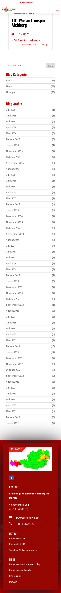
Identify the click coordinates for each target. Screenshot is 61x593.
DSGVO (14, 581)
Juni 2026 (11, 115)
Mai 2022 (10, 399)
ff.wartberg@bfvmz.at (27, 517)
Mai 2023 (10, 328)
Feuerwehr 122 (18, 538)
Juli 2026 (10, 109)
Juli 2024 (10, 245)
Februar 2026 (13, 139)
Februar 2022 (13, 417)
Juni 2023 (11, 322)
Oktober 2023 (13, 299)
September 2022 (15, 375)
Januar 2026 (12, 145)
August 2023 (12, 310)
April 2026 (11, 127)
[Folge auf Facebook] (11, 477)
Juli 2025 (10, 174)
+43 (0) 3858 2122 (25, 524)
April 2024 (11, 263)
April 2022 (11, 405)
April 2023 (11, 334)
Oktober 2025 (13, 157)
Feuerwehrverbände (21, 570)
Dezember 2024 (14, 216)
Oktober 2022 (13, 369)
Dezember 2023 (14, 287)
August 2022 (12, 381)
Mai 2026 (10, 121)
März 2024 (11, 269)
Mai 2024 (10, 257)
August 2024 (12, 240)
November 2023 (14, 293)
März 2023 (11, 340)
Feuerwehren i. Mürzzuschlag (26, 564)
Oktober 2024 (13, 228)
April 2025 (11, 192)
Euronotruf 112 (18, 544)
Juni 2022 (11, 393)
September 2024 (15, 234)
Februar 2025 (13, 204)
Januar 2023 (12, 352)
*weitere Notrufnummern (24, 550)
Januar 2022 (12, 423)
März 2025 (11, 198)
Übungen (11, 92)
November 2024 (14, 222)
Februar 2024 (13, 275)
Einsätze (24, 34)
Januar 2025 (12, 210)
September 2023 (15, 304)
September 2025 (15, 163)
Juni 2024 (11, 251)
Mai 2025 (10, 186)
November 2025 (14, 151)
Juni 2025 (11, 180)
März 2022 (11, 411)
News (9, 86)
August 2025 (12, 169)
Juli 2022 (10, 387)
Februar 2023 (13, 346)
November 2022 (14, 364)
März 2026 (11, 133)
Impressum (16, 576)
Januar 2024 (12, 281)
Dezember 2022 (14, 358)
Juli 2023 (10, 316)
